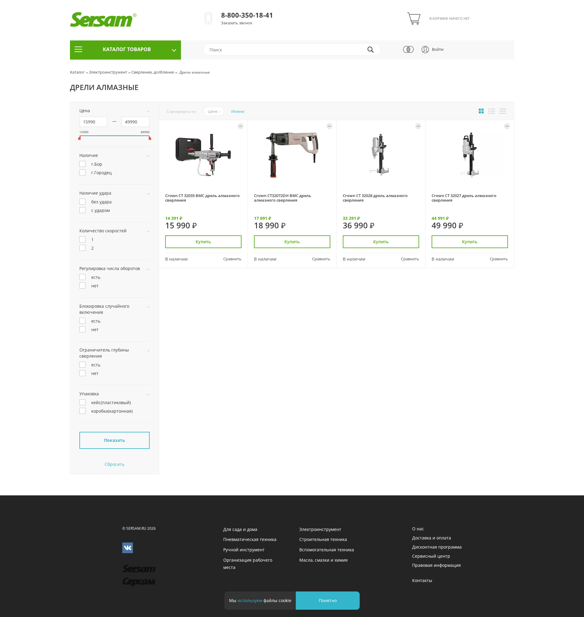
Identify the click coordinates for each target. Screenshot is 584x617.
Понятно (328, 600)
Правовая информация (436, 565)
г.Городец (101, 172)
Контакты (422, 580)
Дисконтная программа (437, 547)
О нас (418, 529)
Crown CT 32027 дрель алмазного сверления (464, 198)
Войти (437, 49)
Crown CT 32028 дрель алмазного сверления (375, 198)
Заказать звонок (236, 23)
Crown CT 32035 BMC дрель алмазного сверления (202, 198)
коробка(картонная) (112, 411)
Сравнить (232, 259)
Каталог (77, 72)
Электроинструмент (108, 72)
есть (95, 277)
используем (250, 600)
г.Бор (96, 164)
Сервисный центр (431, 556)
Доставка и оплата (431, 538)
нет (95, 285)
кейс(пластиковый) (111, 402)
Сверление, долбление (152, 72)
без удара (101, 201)
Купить (203, 241)
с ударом (100, 210)
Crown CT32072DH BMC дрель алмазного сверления (282, 198)
